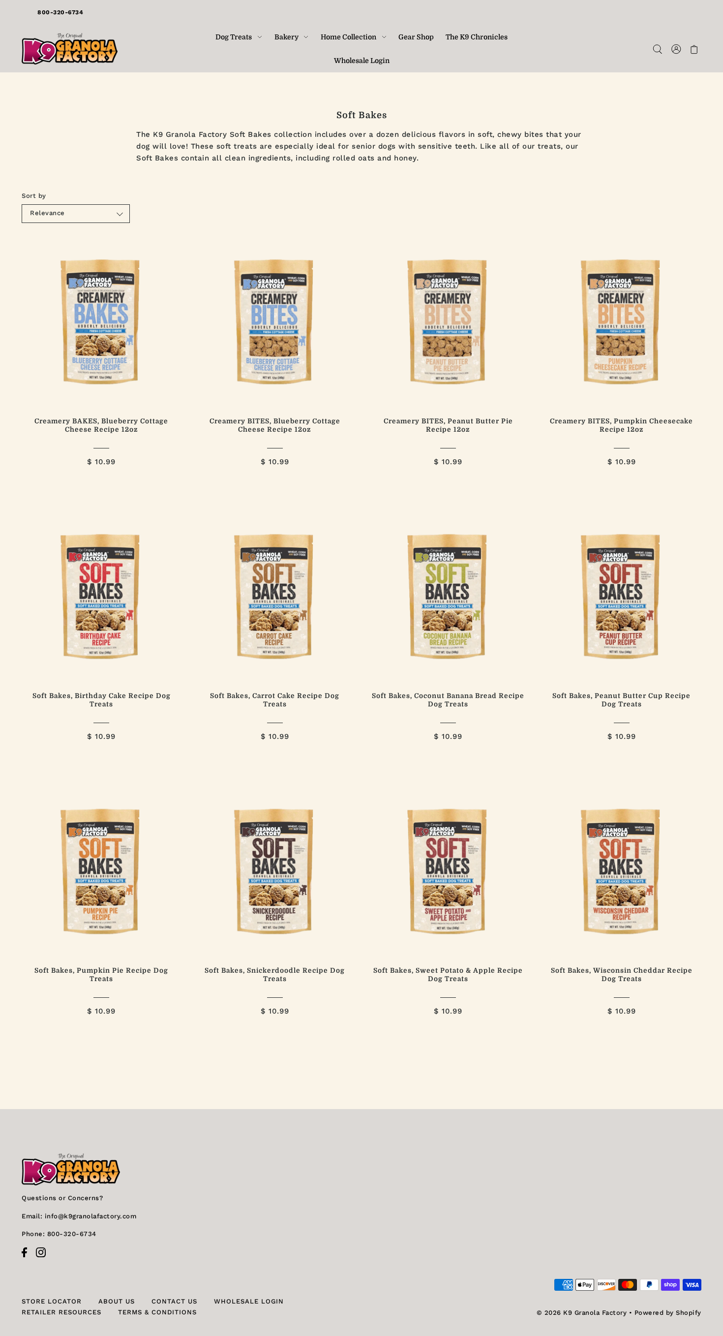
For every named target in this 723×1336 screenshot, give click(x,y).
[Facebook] (27, 1257)
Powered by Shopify (667, 1312)
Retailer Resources (61, 1312)
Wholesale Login (249, 1301)
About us (116, 1301)
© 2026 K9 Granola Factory (582, 1312)
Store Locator (52, 1301)
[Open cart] (694, 49)
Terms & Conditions (157, 1312)
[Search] (657, 49)
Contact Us (174, 1301)
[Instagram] (44, 1257)
